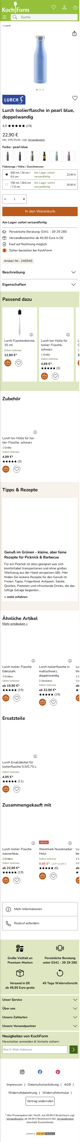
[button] (74, 34)
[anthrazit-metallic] (8, 156)
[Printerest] (58, 1072)
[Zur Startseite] (15, 7)
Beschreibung (13, 272)
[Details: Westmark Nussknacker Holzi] (44, 842)
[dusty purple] (69, 156)
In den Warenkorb (40, 211)
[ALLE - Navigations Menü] (4, 17)
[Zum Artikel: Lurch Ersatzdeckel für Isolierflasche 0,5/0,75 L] (20, 744)
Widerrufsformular (56, 1093)
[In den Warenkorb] (7, 362)
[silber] (32, 156)
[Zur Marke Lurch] (13, 99)
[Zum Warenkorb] (75, 7)
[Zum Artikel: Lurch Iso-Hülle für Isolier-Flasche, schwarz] (56, 322)
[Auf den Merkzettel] (75, 98)
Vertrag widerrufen (40, 1101)
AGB (67, 1084)
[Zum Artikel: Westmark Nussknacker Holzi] (56, 831)
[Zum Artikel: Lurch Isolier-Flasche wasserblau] (19, 831)
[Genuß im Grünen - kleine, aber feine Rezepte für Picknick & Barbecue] (40, 524)
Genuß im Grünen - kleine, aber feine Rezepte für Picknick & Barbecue (35, 555)
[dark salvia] (56, 156)
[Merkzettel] (53, 7)
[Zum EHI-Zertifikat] (5, 250)
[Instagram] (22, 1072)
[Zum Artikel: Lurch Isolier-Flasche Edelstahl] (19, 649)
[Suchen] (15, 17)
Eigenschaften (14, 284)
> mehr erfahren (15, 597)
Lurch (7, 25)
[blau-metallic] (20, 156)
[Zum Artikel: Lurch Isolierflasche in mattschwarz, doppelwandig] (56, 649)
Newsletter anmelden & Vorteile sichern (30, 1041)
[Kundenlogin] (64, 7)
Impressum (14, 1084)
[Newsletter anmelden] (74, 1049)
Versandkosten (36, 140)
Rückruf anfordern (26, 923)
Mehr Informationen (28, 909)
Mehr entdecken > (15, 624)
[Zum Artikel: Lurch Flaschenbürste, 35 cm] (19, 322)
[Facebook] (40, 1072)
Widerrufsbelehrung (22, 1093)
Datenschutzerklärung (43, 1084)
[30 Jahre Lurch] (44, 156)
